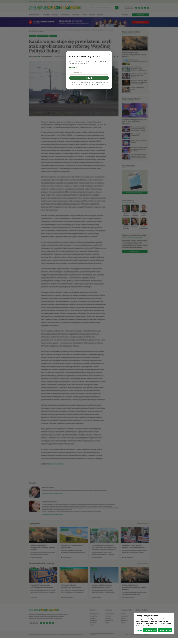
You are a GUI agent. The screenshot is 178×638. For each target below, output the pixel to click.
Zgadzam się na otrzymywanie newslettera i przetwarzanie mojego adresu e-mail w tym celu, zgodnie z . (89, 83)
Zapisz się (89, 78)
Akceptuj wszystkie (165, 630)
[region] (154, 623)
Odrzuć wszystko (150, 630)
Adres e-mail (73, 67)
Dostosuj (139, 630)
